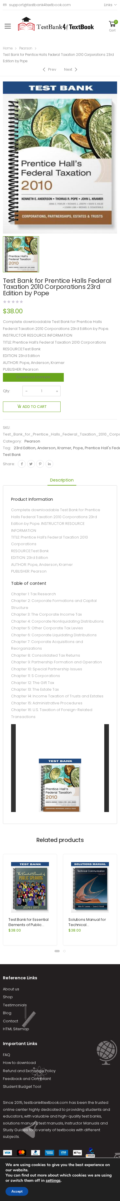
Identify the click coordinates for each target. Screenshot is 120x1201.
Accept (16, 1191)
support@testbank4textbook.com (40, 4)
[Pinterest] (40, 464)
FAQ (6, 1054)
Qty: (6, 390)
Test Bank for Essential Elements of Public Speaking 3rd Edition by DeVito (29, 927)
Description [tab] (61, 480)
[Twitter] (31, 464)
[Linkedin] (49, 464)
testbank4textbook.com (46, 1102)
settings (53, 1180)
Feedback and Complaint (27, 1078)
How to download (19, 1062)
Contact (10, 1021)
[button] (57, 951)
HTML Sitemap (16, 1028)
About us (11, 989)
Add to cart (34, 406)
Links (108, 4)
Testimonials (15, 1005)
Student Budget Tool (22, 1086)
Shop (8, 996)
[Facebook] (22, 464)
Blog (7, 1012)
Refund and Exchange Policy (29, 1070)
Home (8, 48)
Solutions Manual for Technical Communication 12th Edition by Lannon (87, 927)
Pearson (25, 48)
